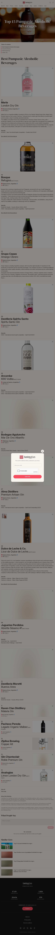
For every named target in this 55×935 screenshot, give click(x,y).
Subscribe (27, 476)
